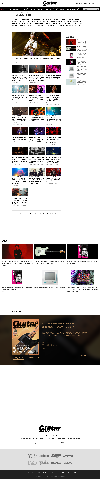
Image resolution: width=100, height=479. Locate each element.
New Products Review (72, 9)
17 (43, 213)
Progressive (18, 102)
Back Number (45, 443)
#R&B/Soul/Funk (56, 21)
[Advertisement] (50, 385)
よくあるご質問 (27, 472)
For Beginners (54, 443)
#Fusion (78, 19)
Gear (35, 73)
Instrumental (55, 164)
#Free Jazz (16, 23)
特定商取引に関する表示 (71, 472)
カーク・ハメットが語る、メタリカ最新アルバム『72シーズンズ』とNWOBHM (19, 139)
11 (28, 213)
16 (40, 213)
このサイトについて (55, 472)
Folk (13, 164)
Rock (17, 62)
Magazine (18, 312)
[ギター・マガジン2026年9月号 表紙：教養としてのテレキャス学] (25, 354)
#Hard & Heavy (77, 21)
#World (49, 23)
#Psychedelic (48, 19)
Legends (55, 104)
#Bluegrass (50, 25)
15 (38, 213)
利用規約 (63, 472)
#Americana (60, 25)
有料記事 (25, 9)
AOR (30, 142)
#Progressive (37, 19)
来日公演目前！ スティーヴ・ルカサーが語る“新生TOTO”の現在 (53, 180)
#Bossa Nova (58, 23)
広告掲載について (46, 472)
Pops (14, 62)
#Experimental (69, 23)
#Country (78, 25)
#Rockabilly (40, 25)
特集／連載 (32, 9)
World (17, 206)
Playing (58, 156)
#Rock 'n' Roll (36, 21)
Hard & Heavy (49, 104)
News (55, 9)
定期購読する (32, 358)
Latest (6, 241)
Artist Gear (48, 9)
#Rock (57, 19)
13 (33, 213)
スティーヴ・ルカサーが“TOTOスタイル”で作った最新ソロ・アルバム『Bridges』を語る (36, 139)
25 (47, 213)
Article (41, 285)
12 (30, 213)
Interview (40, 9)
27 (52, 213)
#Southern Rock (25, 19)
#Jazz (70, 19)
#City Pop (46, 21)
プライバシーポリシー (36, 472)
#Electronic (31, 25)
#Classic (15, 19)
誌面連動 (62, 9)
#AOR (22, 25)
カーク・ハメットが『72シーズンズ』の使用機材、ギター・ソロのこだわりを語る (36, 119)
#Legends (69, 25)
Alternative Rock (33, 82)
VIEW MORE (84, 356)
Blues (14, 82)
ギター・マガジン (15, 12)
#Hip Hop (15, 25)
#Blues (64, 19)
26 (50, 213)
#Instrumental (40, 23)
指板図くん (63, 443)
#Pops (15, 21)
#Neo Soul (67, 21)
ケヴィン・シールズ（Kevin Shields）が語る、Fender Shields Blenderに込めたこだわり (53, 77)
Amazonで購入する (19, 358)
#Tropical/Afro (80, 23)
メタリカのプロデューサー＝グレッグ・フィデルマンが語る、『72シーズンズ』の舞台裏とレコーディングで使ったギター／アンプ (53, 99)
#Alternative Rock (28, 23)
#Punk (21, 21)
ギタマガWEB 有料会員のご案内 (12, 9)
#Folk (28, 21)
